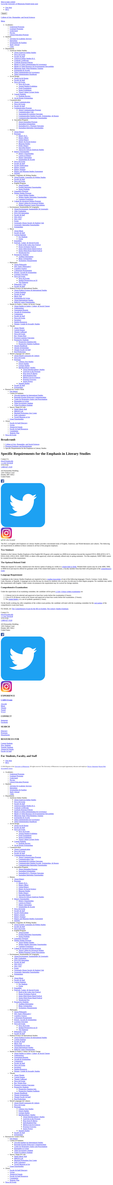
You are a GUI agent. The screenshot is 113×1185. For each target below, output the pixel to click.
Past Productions (20, 1099)
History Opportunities (21, 899)
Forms (16, 968)
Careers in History (25, 903)
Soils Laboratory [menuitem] (20, 415)
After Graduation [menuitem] (20, 211)
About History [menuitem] (19, 132)
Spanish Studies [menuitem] (24, 383)
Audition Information (26, 1004)
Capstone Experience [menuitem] (26, 199)
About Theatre (19, 1075)
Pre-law (12, 780)
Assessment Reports (21, 1057)
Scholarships (18, 974)
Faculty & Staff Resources (19, 1176)
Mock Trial (18, 1043)
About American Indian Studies (25, 800)
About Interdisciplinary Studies (34, 1117)
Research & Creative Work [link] (14, 389)
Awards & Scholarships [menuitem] (22, 312)
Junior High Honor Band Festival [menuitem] (30, 249)
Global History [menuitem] (24, 140)
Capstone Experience (26, 946)
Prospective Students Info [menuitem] (27, 342)
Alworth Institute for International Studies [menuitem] (28, 395)
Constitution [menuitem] (14, 431)
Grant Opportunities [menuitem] (17, 419)
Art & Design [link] (14, 76)
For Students (23, 984)
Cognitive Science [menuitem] (20, 268)
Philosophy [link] (14, 263)
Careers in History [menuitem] (25, 156)
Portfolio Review (24, 843)
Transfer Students (7, 747)
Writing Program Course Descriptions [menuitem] (32, 205)
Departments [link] (9, 49)
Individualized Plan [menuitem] (29, 375)
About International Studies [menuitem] (23, 300)
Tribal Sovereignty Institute (23, 1150)
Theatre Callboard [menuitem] (20, 332)
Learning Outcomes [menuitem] (21, 274)
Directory (4, 731)
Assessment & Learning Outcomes (31, 861)
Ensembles (18, 988)
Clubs (12, 794)
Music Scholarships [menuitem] (25, 259)
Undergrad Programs (17, 774)
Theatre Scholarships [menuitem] (21, 348)
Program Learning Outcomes (24, 1085)
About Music (18, 978)
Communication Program (23, 855)
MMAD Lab (18, 1158)
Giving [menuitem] (12, 425)
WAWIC (17, 921)
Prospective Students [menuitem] (21, 255)
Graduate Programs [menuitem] (16, 29)
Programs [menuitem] (17, 134)
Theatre (3, 708)
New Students (6, 745)
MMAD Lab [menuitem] (18, 411)
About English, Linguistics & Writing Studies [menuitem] (30, 177)
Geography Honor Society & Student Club (29, 970)
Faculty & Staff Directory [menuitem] (18, 423)
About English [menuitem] (24, 185)
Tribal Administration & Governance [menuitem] (27, 72)
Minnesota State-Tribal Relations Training (28, 816)
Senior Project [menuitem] (28, 381)
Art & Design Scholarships (23, 845)
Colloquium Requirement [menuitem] (23, 270)
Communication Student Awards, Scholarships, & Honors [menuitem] (39, 116)
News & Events (19, 802)
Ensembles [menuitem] (18, 241)
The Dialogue (23, 1030)
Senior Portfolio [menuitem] (24, 189)
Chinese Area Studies (26, 1109)
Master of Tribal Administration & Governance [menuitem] (30, 64)
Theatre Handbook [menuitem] (20, 346)
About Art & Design (21, 826)
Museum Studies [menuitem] (24, 144)
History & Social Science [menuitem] (27, 142)
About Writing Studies (26, 942)
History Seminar (19, 917)
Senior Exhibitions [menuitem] (25, 90)
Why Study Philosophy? (22, 1014)
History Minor (23, 885)
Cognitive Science (20, 1016)
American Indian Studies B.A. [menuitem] (24, 58)
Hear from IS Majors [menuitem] (30, 373)
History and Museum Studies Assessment (28, 919)
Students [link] (8, 37)
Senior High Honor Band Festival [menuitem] (30, 251)
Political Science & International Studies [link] (24, 288)
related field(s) (13, 599)
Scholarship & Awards (22, 818)
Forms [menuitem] (16, 221)
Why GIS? (18, 966)
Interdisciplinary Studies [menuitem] (27, 368)
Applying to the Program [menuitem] (31, 371)
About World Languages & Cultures (26, 1103)
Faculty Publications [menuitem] (21, 165)
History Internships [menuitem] (25, 157)
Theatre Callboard (20, 1079)
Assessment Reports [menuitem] (21, 310)
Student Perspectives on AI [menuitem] (28, 280)
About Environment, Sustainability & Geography (31, 956)
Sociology (17, 1067)
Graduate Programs (16, 776)
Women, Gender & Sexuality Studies (27, 1071)
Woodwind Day (24, 1000)
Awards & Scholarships (22, 1059)
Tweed (3, 710)
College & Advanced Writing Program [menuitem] (27, 201)
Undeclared (14, 778)
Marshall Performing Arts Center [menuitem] (25, 413)
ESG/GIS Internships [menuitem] (21, 213)
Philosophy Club (20, 1032)
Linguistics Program (21, 938)
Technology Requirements (28, 1008)
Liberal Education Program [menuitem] (19, 35)
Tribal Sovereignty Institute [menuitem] (23, 403)
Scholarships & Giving (22, 1045)
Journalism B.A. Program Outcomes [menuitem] (31, 126)
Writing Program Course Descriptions (32, 952)
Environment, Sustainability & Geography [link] (24, 207)
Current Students (7, 743)
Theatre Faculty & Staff (22, 1097)
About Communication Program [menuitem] (30, 110)
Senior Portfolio (24, 936)
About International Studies (23, 1047)
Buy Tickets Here (20, 1083)
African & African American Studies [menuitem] (31, 150)
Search (4, 13)
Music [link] (12, 229)
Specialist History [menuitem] (25, 148)
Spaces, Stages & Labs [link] (18, 407)
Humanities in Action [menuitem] (21, 401)
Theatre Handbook (20, 1093)
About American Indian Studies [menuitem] (25, 52)
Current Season (19, 1077)
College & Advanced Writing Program (27, 948)
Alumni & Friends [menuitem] (16, 427)
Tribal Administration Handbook (25, 822)
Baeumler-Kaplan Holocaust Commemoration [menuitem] (30, 397)
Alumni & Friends (7, 749)
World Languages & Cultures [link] (20, 354)
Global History (24, 887)
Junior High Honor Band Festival (30, 996)
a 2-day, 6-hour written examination (68, 591)
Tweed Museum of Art (22, 1164)
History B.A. (23, 883)
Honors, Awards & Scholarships (25, 1020)
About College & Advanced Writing (31, 950)
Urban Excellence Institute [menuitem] (23, 405)
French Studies (24, 1111)
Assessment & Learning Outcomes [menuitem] (31, 114)
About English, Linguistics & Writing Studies (30, 925)
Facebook (4, 722)
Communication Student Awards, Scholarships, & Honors (39, 863)
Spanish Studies (24, 1131)
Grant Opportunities (17, 1166)
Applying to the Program (31, 1119)
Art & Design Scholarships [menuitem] (23, 98)
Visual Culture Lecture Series (29, 839)
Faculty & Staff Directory (18, 1170)
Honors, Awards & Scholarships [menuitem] (25, 272)
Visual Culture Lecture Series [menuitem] (29, 92)
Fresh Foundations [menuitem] (25, 88)
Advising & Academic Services (21, 786)
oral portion (98, 603)
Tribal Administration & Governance (27, 820)
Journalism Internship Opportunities (31, 875)
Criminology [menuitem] (18, 314)
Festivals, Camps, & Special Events (26, 990)
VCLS (3, 712)
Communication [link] (15, 100)
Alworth (4, 704)
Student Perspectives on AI (28, 1028)
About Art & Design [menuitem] (21, 78)
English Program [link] (20, 183)
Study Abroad (14, 792)
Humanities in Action (21, 1148)
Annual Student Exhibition (28, 833)
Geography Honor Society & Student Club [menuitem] (29, 223)
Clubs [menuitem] (12, 47)
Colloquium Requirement (23, 1018)
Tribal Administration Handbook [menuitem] (25, 74)
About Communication (22, 849)
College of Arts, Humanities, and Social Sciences (18, 17)
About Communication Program (30, 857)
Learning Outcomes (21, 1022)
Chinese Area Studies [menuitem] (26, 362)
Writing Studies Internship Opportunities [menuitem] (33, 197)
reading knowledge (54, 579)
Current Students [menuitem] (20, 94)
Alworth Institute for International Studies (28, 1143)
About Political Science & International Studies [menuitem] (30, 290)
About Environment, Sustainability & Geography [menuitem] (31, 209)
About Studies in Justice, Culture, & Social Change (32, 1053)
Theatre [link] (12, 326)
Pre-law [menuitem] (12, 33)
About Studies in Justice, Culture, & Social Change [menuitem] (32, 306)
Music (3, 706)
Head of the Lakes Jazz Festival (30, 992)
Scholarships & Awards (27, 907)
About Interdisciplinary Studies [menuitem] (34, 369)
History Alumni (19, 915)
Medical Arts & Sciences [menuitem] (31, 377)
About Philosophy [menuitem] (20, 264)
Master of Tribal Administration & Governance (30, 812)
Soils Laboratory (20, 1162)
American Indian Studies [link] (18, 51)
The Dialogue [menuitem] (23, 282)
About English (24, 932)
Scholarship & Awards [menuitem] (22, 70)
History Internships (25, 905)
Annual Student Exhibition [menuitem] (28, 86)
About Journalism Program (28, 869)
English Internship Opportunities (30, 934)
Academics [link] (9, 25)
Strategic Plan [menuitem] (14, 433)
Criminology (18, 1061)
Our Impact (14, 1139)
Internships (13, 788)
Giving (12, 1172)
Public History (24, 893)
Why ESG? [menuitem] (18, 217)
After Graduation (20, 958)
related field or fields (69, 567)
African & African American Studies (31, 897)
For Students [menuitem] (23, 237)
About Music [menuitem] (18, 231)
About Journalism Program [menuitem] (28, 122)
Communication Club (26, 859)
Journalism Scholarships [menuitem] (27, 124)
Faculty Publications (21, 913)
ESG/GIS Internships (21, 960)
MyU (7, 9)
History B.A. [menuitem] (23, 136)
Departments (5, 735)
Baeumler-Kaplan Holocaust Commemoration (30, 1144)
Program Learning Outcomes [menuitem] (24, 338)
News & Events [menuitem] (19, 54)
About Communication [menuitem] (22, 102)
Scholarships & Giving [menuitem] (22, 298)
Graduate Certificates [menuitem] (21, 60)
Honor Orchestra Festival (27, 994)
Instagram (4, 720)
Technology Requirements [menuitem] (28, 261)
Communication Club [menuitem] (26, 112)
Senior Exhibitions (25, 837)
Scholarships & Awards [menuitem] (27, 159)
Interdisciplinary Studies (27, 1115)
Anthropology (19, 1055)
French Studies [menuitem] (24, 364)
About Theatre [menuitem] (19, 328)
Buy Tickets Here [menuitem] (20, 336)
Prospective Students (21, 1002)
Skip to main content (8, 2)
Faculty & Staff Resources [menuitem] (19, 429)
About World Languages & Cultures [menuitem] (26, 356)
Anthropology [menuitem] (19, 308)
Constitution (14, 1178)
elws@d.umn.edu (7, 461)
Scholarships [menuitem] (18, 227)
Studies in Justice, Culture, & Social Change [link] (25, 304)
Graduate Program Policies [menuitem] (23, 62)
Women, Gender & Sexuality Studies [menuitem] (27, 324)
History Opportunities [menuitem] (21, 152)
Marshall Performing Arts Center (25, 1160)
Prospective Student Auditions (29, 1091)
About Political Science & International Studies (30, 1037)
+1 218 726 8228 (7, 463)
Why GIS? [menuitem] (18, 219)
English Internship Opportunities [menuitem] (30, 187)
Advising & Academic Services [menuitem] (21, 39)
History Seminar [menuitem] (19, 169)
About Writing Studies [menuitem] (26, 195)
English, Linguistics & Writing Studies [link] (23, 175)
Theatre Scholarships (21, 1095)
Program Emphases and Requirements (18, 446)
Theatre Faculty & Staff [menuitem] (22, 350)
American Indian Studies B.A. (24, 806)
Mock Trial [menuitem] (18, 296)
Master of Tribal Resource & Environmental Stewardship (34, 814)
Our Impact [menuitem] (14, 391)
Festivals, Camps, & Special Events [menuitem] (26, 243)
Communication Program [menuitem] (23, 108)
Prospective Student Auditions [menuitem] (29, 344)
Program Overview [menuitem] (29, 379)
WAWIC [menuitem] (17, 173)
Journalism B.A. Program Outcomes (31, 873)
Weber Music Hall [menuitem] (20, 409)
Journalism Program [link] (21, 120)
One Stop (8, 7)
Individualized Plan (29, 1123)
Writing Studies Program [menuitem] (22, 193)
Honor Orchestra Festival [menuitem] (27, 247)
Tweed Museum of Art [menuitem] (22, 417)
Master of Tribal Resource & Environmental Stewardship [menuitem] (34, 66)
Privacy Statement (92, 766)
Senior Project (28, 1129)
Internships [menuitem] (13, 41)
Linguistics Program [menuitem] (21, 191)
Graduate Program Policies (23, 810)
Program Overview (29, 1127)
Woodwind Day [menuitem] (24, 253)
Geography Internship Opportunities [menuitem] (26, 225)
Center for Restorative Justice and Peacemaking (30, 1146)
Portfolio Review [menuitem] (24, 96)
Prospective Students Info (27, 1089)
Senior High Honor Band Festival (30, 998)
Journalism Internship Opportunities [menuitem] (31, 128)
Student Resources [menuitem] (20, 322)
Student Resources (20, 1069)
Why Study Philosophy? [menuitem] (22, 266)
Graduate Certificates (21, 808)
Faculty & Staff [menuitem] (19, 56)
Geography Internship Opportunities (26, 972)
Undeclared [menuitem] (14, 31)
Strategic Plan (14, 1180)
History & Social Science (27, 889)
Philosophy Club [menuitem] (20, 284)
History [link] (12, 130)
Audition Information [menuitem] (26, 257)
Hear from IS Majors (30, 1121)
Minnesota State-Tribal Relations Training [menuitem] (28, 68)
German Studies (24, 1113)
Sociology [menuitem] (17, 320)
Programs (4, 733)
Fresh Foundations (25, 835)
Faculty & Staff (6, 751)
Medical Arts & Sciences (31, 1125)
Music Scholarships (25, 1006)
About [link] (7, 421)
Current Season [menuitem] (19, 330)
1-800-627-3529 (6, 467)
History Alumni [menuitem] (19, 167)
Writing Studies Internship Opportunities (33, 944)
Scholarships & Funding (18, 790)
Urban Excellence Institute (23, 1152)
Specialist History (25, 895)
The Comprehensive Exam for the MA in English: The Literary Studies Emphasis (40, 609)
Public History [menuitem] (24, 146)
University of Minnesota (22, 766)
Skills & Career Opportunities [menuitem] (24, 302)
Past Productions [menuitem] (20, 352)
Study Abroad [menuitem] (14, 45)
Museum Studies (24, 891)
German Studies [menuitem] (24, 366)
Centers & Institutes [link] (16, 393)
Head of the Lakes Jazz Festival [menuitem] (30, 245)
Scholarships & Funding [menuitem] (18, 43)
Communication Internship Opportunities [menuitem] (33, 118)
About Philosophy (20, 1012)
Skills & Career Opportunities (24, 1049)
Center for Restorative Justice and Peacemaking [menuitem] (30, 399)
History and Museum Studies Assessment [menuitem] (28, 171)
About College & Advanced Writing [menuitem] (31, 203)
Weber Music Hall (20, 1156)
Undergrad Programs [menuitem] (17, 27)
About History (19, 879)
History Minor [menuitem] (23, 138)
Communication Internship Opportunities (33, 865)
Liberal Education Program (19, 782)
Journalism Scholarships (27, 871)
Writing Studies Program (22, 940)
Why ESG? (18, 964)
